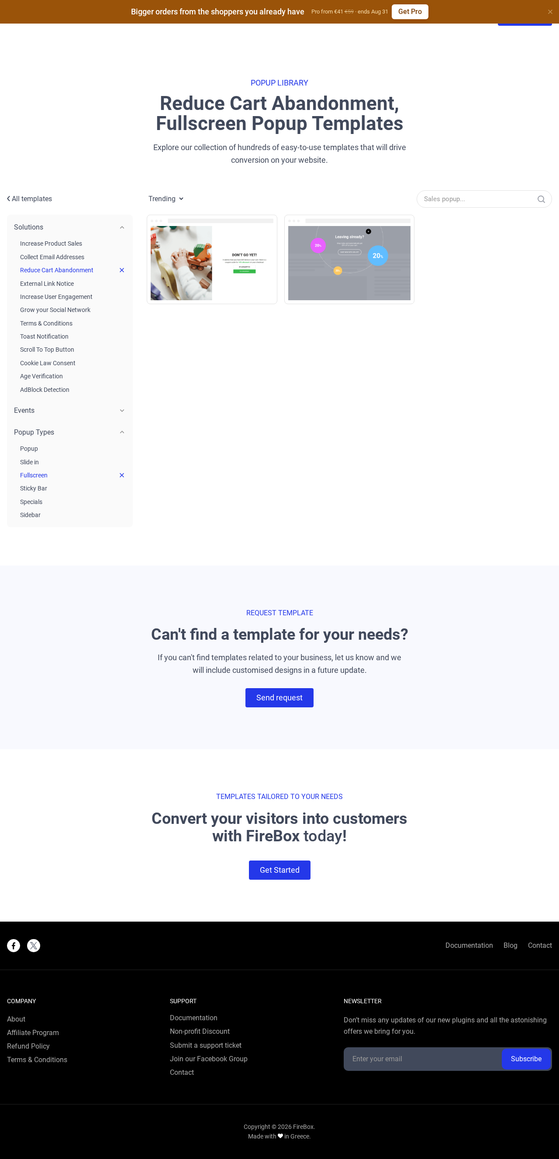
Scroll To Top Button (47, 349)
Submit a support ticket (206, 1045)
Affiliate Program (33, 1032)
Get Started (280, 869)
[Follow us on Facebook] (13, 945)
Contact (540, 945)
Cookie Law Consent (48, 363)
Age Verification (41, 376)
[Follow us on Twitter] (33, 945)
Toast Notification (44, 336)
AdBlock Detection (44, 389)
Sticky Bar (33, 488)
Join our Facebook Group (209, 1059)
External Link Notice (47, 283)
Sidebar (30, 514)
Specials (31, 501)
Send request (279, 697)
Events (24, 410)
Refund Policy (28, 1046)
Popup (29, 448)
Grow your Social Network (55, 309)
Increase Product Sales (51, 243)
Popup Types (34, 432)
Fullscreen (34, 475)
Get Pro (410, 11)
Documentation (469, 945)
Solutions (28, 227)
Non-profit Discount (200, 1031)
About (16, 1019)
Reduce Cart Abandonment (56, 270)
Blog (511, 945)
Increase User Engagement (56, 296)
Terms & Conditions (46, 323)
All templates (31, 199)
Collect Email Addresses (52, 257)
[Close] (550, 11)
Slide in (29, 462)
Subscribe (526, 1059)
